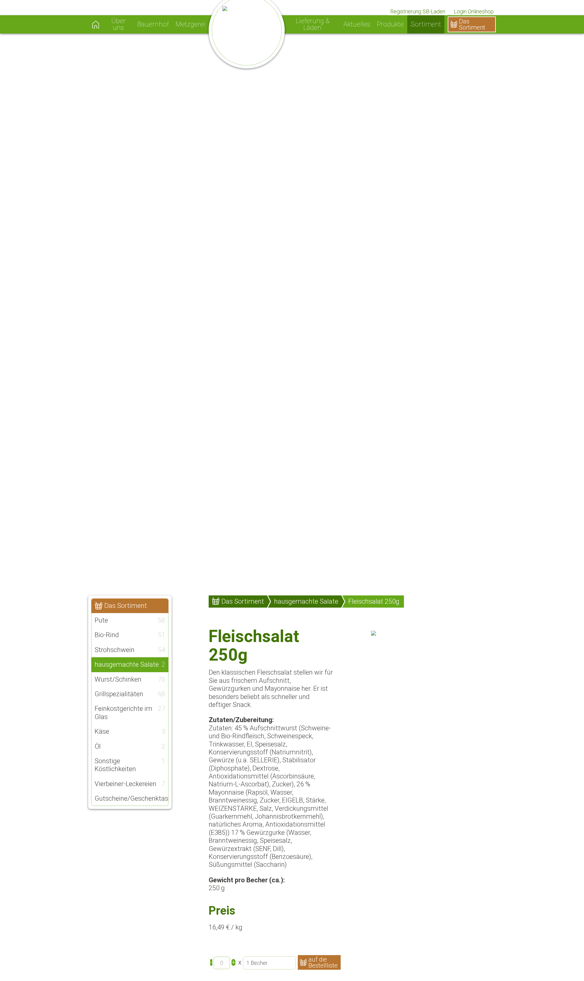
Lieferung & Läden (312, 24)
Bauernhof (153, 24)
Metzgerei (190, 24)
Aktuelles (356, 24)
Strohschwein (130, 650)
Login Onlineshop (474, 11)
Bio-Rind (130, 635)
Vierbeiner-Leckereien (130, 784)
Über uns (118, 24)
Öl (130, 746)
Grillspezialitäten (130, 694)
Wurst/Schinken (130, 679)
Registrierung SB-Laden (417, 11)
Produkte (390, 24)
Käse (130, 731)
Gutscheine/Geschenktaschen (132, 798)
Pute (130, 620)
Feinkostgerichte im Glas (130, 712)
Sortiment (426, 24)
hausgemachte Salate (130, 664)
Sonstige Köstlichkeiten (130, 765)
